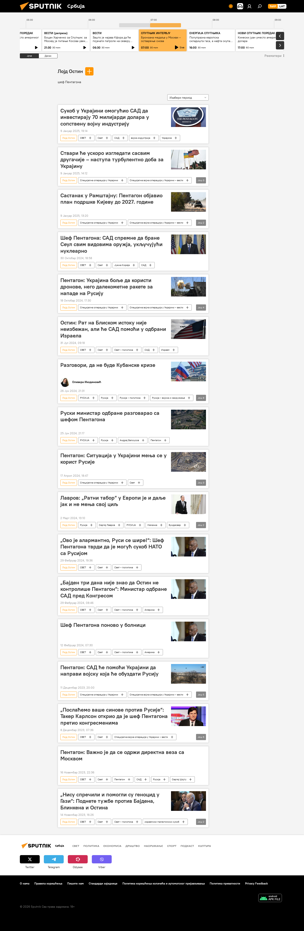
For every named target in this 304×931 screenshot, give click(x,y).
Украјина (167, 137)
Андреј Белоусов (129, 440)
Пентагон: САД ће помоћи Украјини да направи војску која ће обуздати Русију (109, 670)
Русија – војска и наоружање (168, 397)
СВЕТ (83, 137)
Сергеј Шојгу (179, 779)
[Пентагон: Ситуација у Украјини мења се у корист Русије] (188, 462)
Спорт (171, 846)
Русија (104, 397)
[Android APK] (270, 898)
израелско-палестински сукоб (162, 821)
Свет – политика (123, 349)
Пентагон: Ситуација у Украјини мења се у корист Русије (113, 458)
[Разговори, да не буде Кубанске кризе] (188, 371)
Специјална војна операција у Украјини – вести (156, 180)
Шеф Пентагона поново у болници (103, 625)
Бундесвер (175, 525)
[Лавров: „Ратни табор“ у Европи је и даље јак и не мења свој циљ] (188, 504)
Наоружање (153, 846)
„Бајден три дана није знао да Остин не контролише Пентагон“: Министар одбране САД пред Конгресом (113, 589)
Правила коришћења (48, 883)
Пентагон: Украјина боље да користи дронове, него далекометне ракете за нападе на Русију (106, 286)
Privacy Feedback (256, 883)
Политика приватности (225, 883)
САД (116, 137)
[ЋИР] (273, 6)
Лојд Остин (70, 71)
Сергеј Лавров (107, 525)
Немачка (152, 525)
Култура (204, 846)
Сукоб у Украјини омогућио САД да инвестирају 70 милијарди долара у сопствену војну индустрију (104, 117)
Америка (149, 609)
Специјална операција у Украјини (99, 180)
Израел (165, 349)
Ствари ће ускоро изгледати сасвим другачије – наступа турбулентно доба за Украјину (112, 159)
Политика (91, 846)
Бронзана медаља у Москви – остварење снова (161, 39)
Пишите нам (75, 883)
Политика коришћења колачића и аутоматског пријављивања (163, 883)
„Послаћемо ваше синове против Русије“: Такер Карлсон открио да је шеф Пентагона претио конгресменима (114, 716)
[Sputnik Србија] (42, 11)
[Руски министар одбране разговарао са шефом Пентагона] (188, 419)
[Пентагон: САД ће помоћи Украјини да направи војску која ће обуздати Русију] (188, 674)
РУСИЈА (84, 397)
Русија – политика (130, 397)
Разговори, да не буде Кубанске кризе (107, 365)
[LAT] (282, 6)
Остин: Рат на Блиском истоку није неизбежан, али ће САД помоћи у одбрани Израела (113, 329)
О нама (24, 883)
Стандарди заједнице (103, 883)
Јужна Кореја (122, 265)
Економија (112, 846)
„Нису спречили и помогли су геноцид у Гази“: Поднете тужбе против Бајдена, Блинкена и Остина (109, 801)
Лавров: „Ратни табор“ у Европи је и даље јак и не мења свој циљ (113, 500)
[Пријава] (249, 6)
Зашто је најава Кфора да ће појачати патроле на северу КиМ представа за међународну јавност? (114, 43)
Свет (100, 137)
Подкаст (187, 846)
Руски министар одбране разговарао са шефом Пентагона (109, 416)
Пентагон (156, 440)
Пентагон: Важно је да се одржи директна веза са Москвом (122, 755)
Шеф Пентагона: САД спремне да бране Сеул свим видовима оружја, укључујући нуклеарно (111, 244)
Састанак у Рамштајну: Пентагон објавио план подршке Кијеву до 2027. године (111, 198)
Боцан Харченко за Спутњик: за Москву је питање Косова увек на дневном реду (65, 41)
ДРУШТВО (133, 846)
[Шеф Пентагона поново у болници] (188, 631)
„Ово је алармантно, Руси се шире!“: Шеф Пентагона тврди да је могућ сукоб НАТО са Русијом (112, 546)
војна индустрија (140, 137)
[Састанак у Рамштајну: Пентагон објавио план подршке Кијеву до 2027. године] (188, 202)
